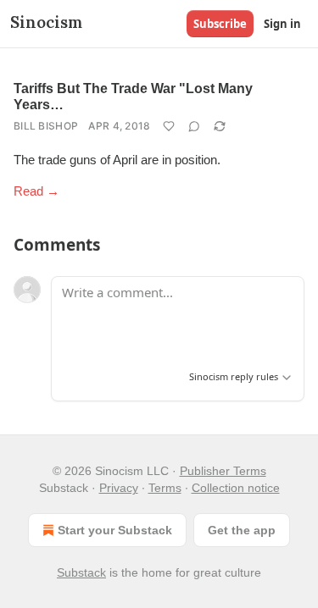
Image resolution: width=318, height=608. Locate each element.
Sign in (282, 23)
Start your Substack (115, 530)
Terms (164, 488)
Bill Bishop (46, 125)
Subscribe (220, 23)
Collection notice (236, 488)
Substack (81, 572)
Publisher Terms (223, 471)
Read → (36, 191)
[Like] (169, 126)
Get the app (242, 530)
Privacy (118, 488)
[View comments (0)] (194, 126)
